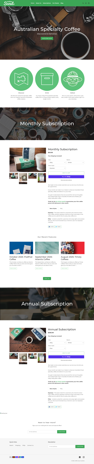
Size (49, 159)
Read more (13, 268)
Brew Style (51, 165)
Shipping (17, 445)
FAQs (23, 445)
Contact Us (30, 445)
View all (47, 278)
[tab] (53, 208)
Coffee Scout (77, 460)
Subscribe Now (47, 38)
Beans (68, 159)
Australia (83, 460)
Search (11, 445)
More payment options (66, 180)
